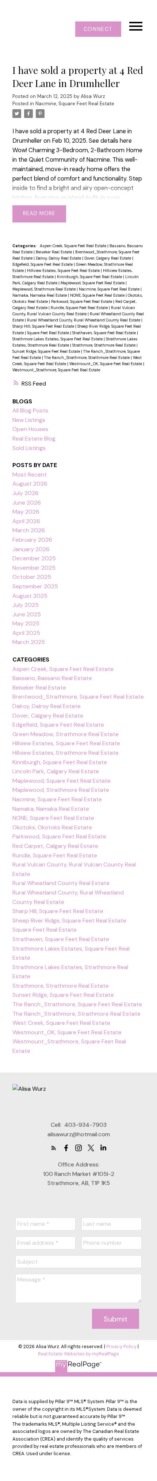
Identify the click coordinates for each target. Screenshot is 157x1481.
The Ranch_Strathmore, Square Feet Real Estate (77, 1004)
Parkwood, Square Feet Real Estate (82, 301)
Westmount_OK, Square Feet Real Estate (106, 363)
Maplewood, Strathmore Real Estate (44, 289)
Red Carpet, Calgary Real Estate (55, 846)
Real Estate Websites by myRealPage (78, 1354)
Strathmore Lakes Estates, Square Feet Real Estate (58, 338)
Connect (98, 29)
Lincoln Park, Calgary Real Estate (55, 771)
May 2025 (25, 623)
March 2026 (28, 530)
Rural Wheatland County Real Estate (61, 883)
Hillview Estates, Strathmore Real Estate (65, 753)
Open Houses (30, 429)
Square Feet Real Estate (48, 332)
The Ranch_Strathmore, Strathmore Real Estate (87, 357)
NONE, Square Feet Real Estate (98, 295)
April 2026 (26, 521)
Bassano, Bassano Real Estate (52, 678)
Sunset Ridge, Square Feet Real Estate (46, 351)
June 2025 (26, 614)
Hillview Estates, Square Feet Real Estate (64, 270)
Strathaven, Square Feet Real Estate (104, 332)
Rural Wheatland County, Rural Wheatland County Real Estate (84, 320)
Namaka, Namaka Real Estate (40, 295)
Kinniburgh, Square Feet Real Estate (90, 276)
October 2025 (31, 577)
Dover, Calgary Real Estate (108, 258)
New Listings (28, 420)
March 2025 (28, 642)
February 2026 (32, 540)
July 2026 (25, 493)
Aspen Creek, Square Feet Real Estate (73, 245)
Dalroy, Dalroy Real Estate (59, 258)
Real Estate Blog (33, 438)
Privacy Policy (121, 1346)
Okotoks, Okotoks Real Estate (52, 827)
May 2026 (25, 512)
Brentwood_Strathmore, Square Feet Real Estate (78, 696)
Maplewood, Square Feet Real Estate (93, 282)
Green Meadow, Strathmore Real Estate (65, 734)
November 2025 (33, 568)
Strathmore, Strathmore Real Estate (104, 345)
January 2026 (31, 549)
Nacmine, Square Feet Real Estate (74, 103)
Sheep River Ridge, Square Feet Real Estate (69, 920)
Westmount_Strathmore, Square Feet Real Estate (56, 369)
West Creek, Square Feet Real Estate (61, 1023)
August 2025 (29, 596)
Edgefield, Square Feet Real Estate (43, 264)
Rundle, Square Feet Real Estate (80, 307)
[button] (98, 29)
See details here (110, 141)
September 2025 (35, 586)
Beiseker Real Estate (54, 251)
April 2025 (26, 633)
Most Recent (29, 474)
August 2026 (29, 483)
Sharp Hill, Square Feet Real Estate (43, 326)
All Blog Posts (30, 410)
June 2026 (26, 502)
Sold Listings (29, 448)
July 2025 (25, 605)
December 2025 (34, 558)
